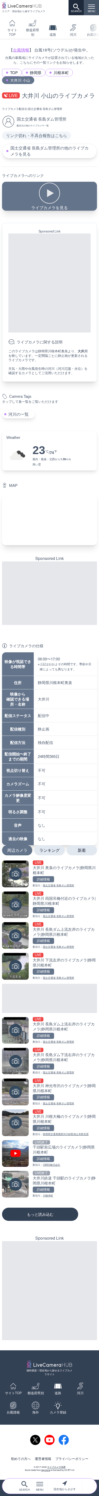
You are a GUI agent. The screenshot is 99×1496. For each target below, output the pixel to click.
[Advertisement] (49, 283)
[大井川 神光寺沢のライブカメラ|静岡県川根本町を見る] (49, 1091)
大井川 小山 (20, 80)
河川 (73, 34)
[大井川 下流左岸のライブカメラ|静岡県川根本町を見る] (49, 966)
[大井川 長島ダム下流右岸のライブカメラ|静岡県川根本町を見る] (49, 1061)
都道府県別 (32, 32)
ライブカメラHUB (56, 1466)
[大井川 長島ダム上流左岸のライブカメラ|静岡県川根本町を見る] (49, 935)
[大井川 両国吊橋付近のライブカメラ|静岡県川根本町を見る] (49, 904)
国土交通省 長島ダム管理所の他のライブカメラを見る (49, 151)
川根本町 (61, 72)
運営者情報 (43, 1458)
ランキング (49, 850)
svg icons (45, 1469)
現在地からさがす (65, 1489)
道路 (53, 34)
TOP (14, 72)
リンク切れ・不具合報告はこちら (36, 135)
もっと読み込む (40, 1214)
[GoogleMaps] (49, 518)
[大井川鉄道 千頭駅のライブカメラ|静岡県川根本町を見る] (49, 1184)
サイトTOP (12, 32)
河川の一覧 (18, 414)
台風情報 (21, 50)
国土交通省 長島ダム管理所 (45, 109)
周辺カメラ (17, 850)
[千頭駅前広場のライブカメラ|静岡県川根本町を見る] (49, 1153)
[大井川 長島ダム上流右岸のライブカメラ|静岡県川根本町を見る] (49, 1030)
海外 (35, 1412)
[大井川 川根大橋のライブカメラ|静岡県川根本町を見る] (49, 1122)
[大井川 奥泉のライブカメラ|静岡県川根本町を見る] (49, 873)
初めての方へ (21, 1458)
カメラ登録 (58, 1412)
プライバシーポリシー (71, 1458)
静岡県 (35, 72)
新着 (82, 850)
